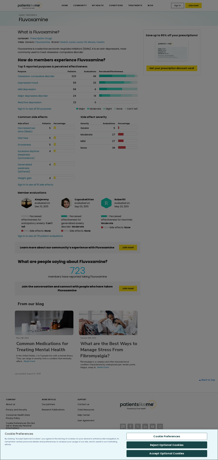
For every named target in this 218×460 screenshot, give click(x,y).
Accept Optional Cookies (166, 453)
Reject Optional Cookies (166, 445)
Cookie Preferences (166, 436)
